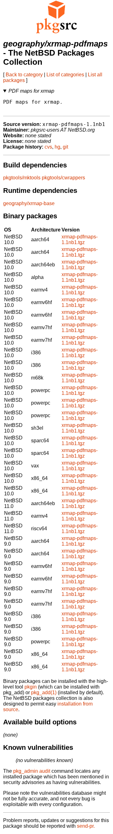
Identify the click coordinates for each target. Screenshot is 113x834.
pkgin (30, 687)
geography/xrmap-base (29, 203)
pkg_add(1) (43, 692)
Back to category (24, 74)
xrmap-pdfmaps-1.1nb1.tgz (80, 239)
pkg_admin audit (31, 771)
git (65, 147)
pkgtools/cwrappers (63, 177)
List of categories (65, 74)
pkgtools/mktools (21, 177)
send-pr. (86, 826)
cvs (48, 147)
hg (57, 147)
